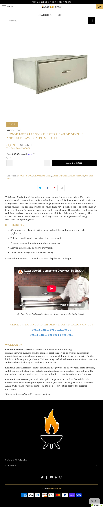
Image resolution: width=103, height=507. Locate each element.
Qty (8, 157)
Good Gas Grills (54, 488)
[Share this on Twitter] (40, 188)
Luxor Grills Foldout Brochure (51, 335)
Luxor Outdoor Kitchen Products (68, 176)
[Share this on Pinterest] (55, 188)
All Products (39, 176)
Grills (48, 176)
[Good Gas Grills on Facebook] (47, 477)
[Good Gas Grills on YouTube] (51, 477)
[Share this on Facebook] (47, 188)
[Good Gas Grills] (51, 6)
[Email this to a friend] (62, 188)
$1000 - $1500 (25, 176)
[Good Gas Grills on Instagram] (61, 477)
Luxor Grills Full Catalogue (51, 330)
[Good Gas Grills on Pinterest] (56, 477)
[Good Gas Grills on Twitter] (42, 477)
